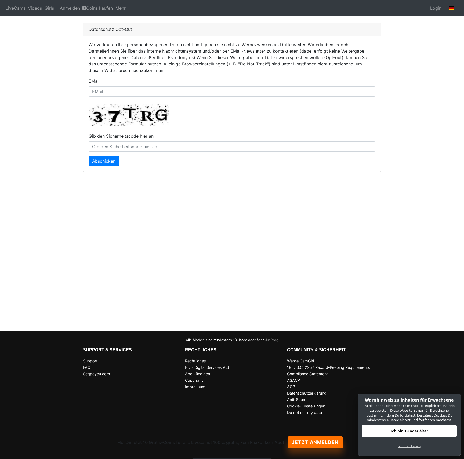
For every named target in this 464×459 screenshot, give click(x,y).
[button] (452, 8)
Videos (35, 8)
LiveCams (16, 8)
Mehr (120, 8)
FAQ (86, 367)
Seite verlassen (409, 446)
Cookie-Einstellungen (306, 406)
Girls (49, 8)
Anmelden (70, 8)
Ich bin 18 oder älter (409, 431)
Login (435, 8)
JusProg (271, 340)
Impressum (195, 386)
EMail (94, 81)
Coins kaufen (99, 8)
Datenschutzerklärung (307, 393)
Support (90, 361)
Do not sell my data (304, 412)
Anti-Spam (296, 399)
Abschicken (103, 161)
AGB (291, 386)
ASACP (293, 380)
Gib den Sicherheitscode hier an (121, 136)
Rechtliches (195, 361)
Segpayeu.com (96, 373)
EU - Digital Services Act (207, 367)
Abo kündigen (197, 373)
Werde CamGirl (300, 361)
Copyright (194, 380)
